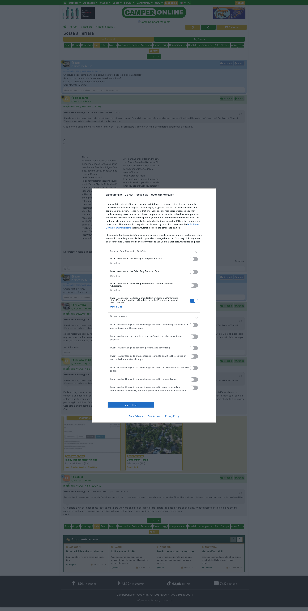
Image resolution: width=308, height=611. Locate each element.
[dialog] (154, 305)
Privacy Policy (172, 416)
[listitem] (154, 252)
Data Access (154, 416)
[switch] (194, 259)
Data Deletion (136, 416)
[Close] (209, 195)
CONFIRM (131, 405)
